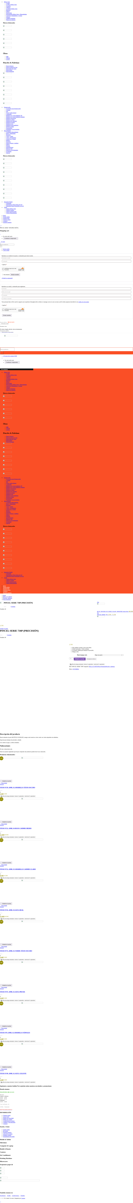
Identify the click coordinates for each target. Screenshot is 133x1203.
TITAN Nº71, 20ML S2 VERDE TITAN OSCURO (16, 951)
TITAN (8, 58)
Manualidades (7, 130)
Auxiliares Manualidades (12, 132)
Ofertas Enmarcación (11, 211)
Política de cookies (7, 1119)
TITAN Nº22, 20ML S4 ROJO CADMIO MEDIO (15, 828)
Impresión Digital (8, 202)
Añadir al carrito (4, 628)
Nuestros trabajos (7, 222)
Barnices (8, 10)
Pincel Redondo (10, 71)
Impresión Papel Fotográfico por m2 (15, 206)
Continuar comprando (10, 238)
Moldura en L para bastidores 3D (14, 115)
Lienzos (8, 17)
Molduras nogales (10, 122)
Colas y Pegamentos (11, 137)
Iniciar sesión (15, 274)
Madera (8, 140)
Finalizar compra (7, 1135)
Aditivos (8, 7)
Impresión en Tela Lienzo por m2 (14, 204)
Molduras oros (9, 124)
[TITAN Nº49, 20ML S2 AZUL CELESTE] (21, 1044)
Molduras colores (10, 119)
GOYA (8, 59)
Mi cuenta (5, 1131)
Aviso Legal (6, 1116)
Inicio (4, 215)
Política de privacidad (8, 1118)
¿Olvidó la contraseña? (7, 278)
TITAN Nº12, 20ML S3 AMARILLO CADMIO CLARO (18, 869)
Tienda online (6, 217)
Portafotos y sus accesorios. (12, 129)
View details (3, 730)
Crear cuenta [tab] (6, 250)
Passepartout (9, 128)
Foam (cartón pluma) (11, 112)
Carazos (23, 1198)
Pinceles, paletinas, (7, 598)
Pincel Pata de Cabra (11, 68)
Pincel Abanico (10, 66)
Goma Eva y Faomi (11, 139)
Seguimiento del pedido (9, 1136)
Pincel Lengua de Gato (11, 67)
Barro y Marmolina (10, 133)
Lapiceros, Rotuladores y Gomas (14, 15)
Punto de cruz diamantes (12, 150)
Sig (98, 613)
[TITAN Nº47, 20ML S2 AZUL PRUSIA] (21, 962)
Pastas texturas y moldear (12, 143)
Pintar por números (10, 19)
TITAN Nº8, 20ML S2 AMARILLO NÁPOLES (15, 1032)
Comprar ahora (91, 659)
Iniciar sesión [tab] (6, 249)
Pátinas (8, 144)
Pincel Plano (9, 70)
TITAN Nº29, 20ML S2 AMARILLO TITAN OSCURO (17, 787)
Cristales (8, 110)
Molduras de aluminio (11, 121)
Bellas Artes (7, 2)
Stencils (8, 153)
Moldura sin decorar (11, 118)
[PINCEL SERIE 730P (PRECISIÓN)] (0, 641)
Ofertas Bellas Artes (11, 208)
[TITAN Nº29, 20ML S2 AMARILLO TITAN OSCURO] (21, 758)
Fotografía (8, 203)
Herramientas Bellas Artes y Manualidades (16, 14)
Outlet (5, 207)
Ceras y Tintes (9, 136)
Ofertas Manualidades (11, 213)
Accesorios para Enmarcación (13, 108)
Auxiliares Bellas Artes (11, 8)
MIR (7, 56)
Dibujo (8, 11)
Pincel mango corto (82, 655)
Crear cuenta (7, 315)
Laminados (9, 114)
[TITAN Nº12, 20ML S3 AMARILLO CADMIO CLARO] (21, 839)
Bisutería (8, 135)
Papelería (8, 141)
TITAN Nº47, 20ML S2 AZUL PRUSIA (12, 992)
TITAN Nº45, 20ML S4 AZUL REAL (12, 910)
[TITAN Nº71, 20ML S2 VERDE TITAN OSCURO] (21, 921)
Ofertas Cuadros (10, 210)
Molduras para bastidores (12, 125)
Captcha (4, 264)
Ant (98, 602)
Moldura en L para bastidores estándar (15, 117)
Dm (7, 111)
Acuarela (8, 6)
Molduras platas (10, 126)
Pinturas (8, 146)
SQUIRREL (76, 669)
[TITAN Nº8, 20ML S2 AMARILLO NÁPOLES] (21, 1003)
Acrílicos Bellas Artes (11, 4)
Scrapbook (8, 151)
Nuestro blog (6, 218)
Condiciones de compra (9, 1121)
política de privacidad (83, 302)
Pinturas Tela (9, 148)
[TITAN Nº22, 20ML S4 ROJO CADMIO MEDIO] (21, 799)
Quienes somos (6, 219)
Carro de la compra (7, 1134)
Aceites (8, 3)
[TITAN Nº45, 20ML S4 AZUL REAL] (21, 880)
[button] (2, 241)
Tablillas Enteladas (10, 18)
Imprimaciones (9, 147)
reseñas (13, 606)
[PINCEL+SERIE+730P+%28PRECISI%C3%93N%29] (1, 641)
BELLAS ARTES (7, 596)
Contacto (5, 221)
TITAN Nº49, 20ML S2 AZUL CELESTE (13, 1073)
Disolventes (9, 13)
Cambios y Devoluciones (9, 1122)
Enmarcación (7, 107)
